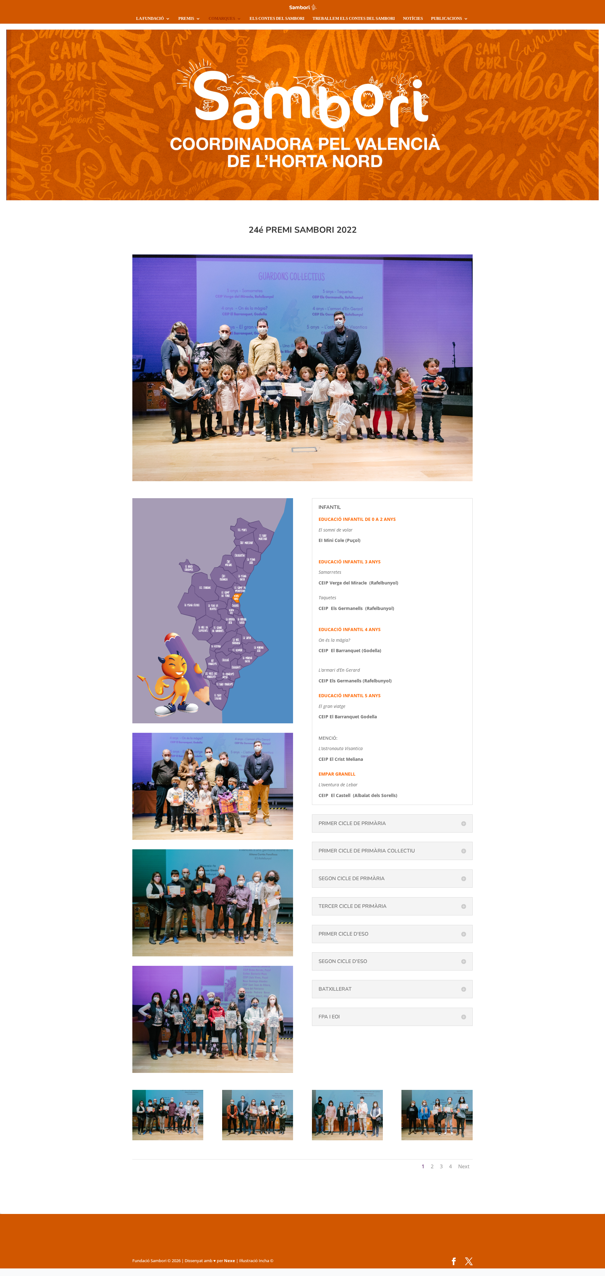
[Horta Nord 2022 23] (347, 1139)
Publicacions (446, 18)
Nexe (229, 1260)
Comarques (222, 18)
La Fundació (150, 18)
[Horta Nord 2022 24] (257, 1139)
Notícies (413, 18)
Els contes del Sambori (277, 18)
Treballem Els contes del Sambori (354, 18)
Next (464, 1166)
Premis (186, 18)
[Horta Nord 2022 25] (167, 1139)
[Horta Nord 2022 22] (436, 1139)
